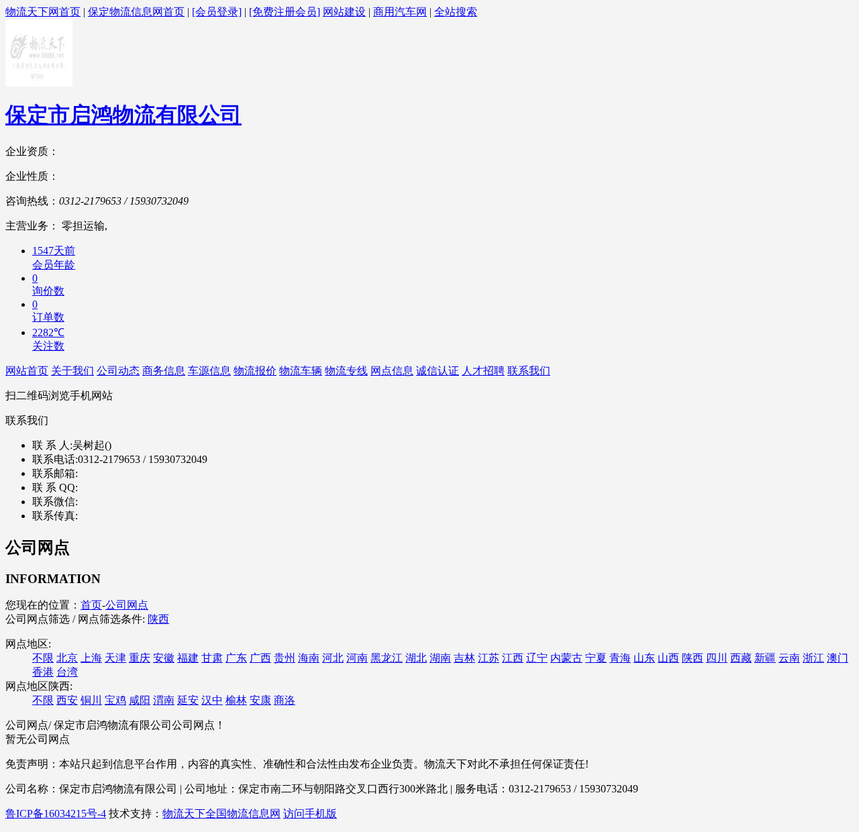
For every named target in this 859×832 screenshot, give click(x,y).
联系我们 (528, 370)
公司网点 (126, 605)
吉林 (464, 658)
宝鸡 (115, 700)
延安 (188, 700)
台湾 (67, 672)
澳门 (837, 658)
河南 (357, 658)
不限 (43, 658)
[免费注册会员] (284, 11)
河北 (333, 658)
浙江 (813, 658)
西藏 (741, 658)
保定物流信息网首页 (136, 11)
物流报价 (255, 370)
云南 (789, 658)
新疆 (765, 658)
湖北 (416, 658)
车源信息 (209, 370)
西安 (67, 700)
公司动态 (118, 370)
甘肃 (212, 658)
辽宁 (537, 658)
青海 (620, 658)
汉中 (212, 700)
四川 (716, 658)
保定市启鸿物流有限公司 (123, 115)
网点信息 (391, 370)
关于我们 (72, 370)
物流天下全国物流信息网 (221, 813)
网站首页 (26, 370)
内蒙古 (566, 658)
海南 (308, 658)
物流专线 (346, 370)
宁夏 (596, 658)
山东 (644, 658)
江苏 (488, 658)
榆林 (236, 700)
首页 (91, 605)
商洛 (284, 700)
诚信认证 (437, 370)
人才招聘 (483, 370)
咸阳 (139, 700)
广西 (260, 658)
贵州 (284, 658)
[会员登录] (217, 11)
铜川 (91, 700)
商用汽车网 (400, 11)
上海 (91, 658)
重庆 (139, 658)
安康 (260, 700)
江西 (512, 658)
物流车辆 (300, 370)
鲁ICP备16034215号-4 (55, 813)
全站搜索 (455, 11)
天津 (115, 658)
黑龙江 (386, 658)
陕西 (158, 619)
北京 (67, 658)
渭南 (163, 700)
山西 (668, 658)
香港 (43, 672)
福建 (188, 658)
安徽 (163, 658)
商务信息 (163, 370)
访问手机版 (310, 813)
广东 (236, 658)
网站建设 (344, 11)
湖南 (440, 658)
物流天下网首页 (43, 11)
